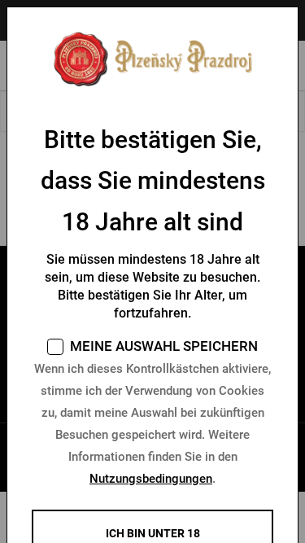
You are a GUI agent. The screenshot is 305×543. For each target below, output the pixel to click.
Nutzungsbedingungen (150, 478)
